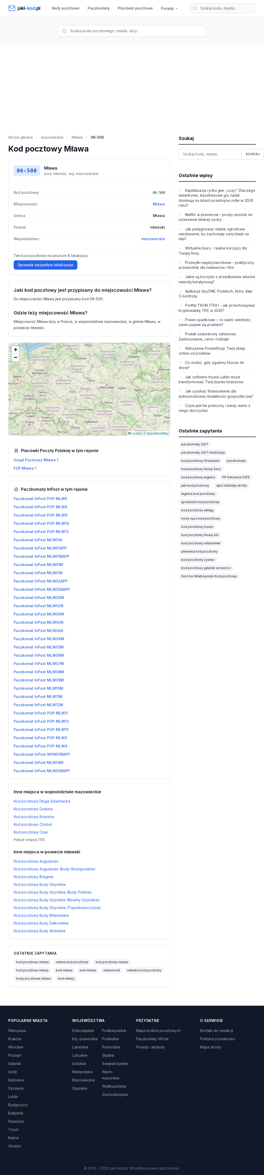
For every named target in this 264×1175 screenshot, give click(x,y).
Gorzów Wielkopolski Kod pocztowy (209, 576)
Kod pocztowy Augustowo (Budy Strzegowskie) (55, 869)
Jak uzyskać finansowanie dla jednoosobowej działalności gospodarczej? (216, 393)
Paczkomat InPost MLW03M (39, 614)
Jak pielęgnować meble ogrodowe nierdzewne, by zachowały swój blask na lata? (214, 234)
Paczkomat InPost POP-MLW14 (41, 523)
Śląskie (108, 1055)
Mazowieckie (83, 1080)
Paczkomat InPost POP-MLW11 (41, 713)
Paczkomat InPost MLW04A (38, 630)
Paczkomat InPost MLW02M (39, 597)
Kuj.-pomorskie (85, 1039)
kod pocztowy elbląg (197, 510)
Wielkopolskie (114, 1086)
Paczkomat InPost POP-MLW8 (40, 507)
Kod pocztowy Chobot (33, 824)
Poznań (14, 1055)
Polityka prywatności (217, 1039)
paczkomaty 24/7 (194, 444)
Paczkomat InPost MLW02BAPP (42, 589)
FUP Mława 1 (25, 468)
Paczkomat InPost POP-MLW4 (41, 746)
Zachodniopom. (115, 1094)
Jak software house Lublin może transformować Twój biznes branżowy (211, 379)
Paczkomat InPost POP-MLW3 (40, 738)
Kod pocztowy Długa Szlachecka (42, 801)
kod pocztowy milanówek (200, 543)
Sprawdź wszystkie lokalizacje (45, 265)
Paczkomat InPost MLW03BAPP (42, 771)
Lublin (13, 1096)
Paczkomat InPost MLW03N (38, 622)
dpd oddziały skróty (231, 485)
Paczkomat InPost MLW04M (39, 639)
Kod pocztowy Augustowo (36, 861)
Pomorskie (111, 1047)
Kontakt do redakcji (216, 1030)
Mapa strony (210, 1047)
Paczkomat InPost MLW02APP (41, 581)
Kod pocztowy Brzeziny (34, 816)
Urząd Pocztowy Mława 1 (36, 460)
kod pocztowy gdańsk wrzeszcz (206, 568)
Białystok (15, 1113)
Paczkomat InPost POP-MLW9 (40, 515)
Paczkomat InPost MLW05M (39, 647)
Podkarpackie (114, 1030)
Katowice (16, 1080)
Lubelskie (80, 1047)
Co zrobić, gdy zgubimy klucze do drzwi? (211, 365)
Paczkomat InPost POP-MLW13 (41, 721)
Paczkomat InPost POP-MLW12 (41, 531)
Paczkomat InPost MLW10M (38, 688)
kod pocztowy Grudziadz (200, 461)
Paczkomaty (99, 8)
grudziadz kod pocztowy (200, 502)
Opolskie (79, 1088)
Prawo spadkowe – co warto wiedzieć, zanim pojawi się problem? (215, 322)
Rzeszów (16, 1121)
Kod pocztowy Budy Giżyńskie (40, 884)
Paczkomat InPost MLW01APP (40, 548)
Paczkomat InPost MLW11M (38, 696)
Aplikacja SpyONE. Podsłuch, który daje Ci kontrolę (215, 293)
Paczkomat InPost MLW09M (39, 680)
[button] (15, 350)
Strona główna (20, 137)
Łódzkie (79, 1063)
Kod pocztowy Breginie (34, 876)
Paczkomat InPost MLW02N (38, 606)
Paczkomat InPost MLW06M (39, 655)
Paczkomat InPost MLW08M (39, 672)
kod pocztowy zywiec (198, 560)
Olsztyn (14, 1146)
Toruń (13, 1129)
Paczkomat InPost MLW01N (38, 573)
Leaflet (136, 433)
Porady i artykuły (150, 1047)
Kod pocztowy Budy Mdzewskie (41, 915)
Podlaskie (110, 1039)
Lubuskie (79, 1055)
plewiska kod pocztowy (199, 551)
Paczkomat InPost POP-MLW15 (41, 729)
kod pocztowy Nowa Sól (199, 535)
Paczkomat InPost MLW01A (38, 540)
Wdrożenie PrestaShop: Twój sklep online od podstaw (212, 350)
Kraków (14, 1039)
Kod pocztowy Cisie (31, 832)
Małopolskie (82, 1072)
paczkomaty (236, 461)
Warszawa (17, 1030)
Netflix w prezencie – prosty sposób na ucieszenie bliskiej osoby (215, 217)
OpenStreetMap (158, 433)
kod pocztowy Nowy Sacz (201, 469)
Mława (77, 137)
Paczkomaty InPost (152, 1039)
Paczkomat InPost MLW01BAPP (41, 556)
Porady (167, 8)
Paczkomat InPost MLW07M (39, 663)
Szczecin (16, 1088)
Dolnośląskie (83, 1030)
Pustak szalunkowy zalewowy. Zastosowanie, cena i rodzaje (207, 336)
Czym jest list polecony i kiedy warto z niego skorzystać (214, 408)
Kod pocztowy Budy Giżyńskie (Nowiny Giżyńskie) (57, 900)
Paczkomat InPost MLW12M (38, 705)
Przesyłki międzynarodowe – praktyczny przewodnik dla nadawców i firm (216, 265)
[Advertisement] (132, 84)
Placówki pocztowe (135, 8)
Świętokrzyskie (115, 1063)
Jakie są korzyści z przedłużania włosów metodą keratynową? (217, 279)
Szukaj (253, 154)
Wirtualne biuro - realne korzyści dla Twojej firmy (213, 250)
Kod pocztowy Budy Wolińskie (39, 931)
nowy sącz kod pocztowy (200, 518)
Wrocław (15, 1047)
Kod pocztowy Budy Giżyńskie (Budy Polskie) (53, 892)
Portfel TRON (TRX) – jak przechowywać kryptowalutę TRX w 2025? (217, 307)
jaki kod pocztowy (195, 485)
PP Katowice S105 (236, 477)
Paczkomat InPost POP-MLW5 (40, 498)
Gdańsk (14, 1063)
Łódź (12, 1072)
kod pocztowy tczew (197, 527)
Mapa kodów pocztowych (158, 1030)
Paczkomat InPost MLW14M (38, 762)
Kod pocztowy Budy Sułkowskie (41, 923)
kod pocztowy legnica (198, 477)
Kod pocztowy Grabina (33, 809)
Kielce (13, 1138)
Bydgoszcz (18, 1105)
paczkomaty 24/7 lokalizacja (203, 452)
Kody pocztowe (65, 8)
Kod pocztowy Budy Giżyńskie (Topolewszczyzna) (57, 907)
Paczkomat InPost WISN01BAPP (42, 754)
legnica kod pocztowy (198, 494)
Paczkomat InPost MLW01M (38, 564)
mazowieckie (52, 137)
